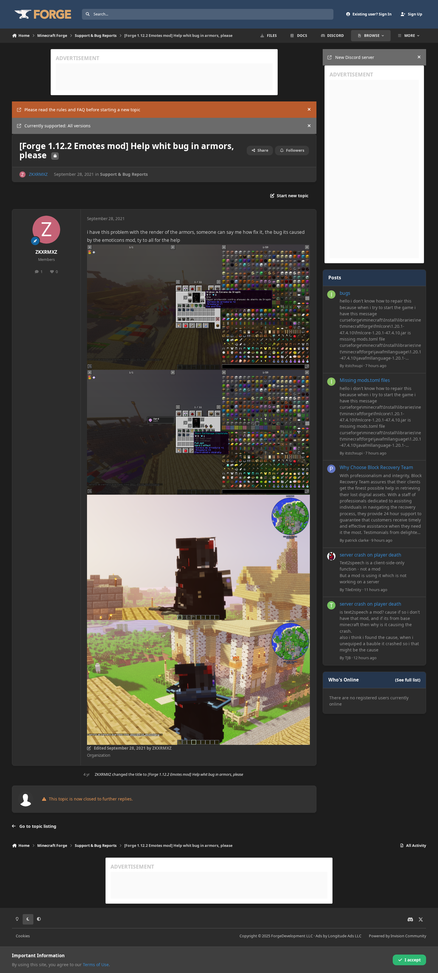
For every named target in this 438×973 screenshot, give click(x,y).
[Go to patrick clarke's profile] (331, 469)
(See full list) (407, 680)
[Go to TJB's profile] (331, 605)
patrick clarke (357, 540)
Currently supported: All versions (57, 126)
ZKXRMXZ (38, 174)
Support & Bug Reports (124, 174)
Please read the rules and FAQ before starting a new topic (82, 109)
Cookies (23, 935)
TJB (348, 657)
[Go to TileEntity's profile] (331, 556)
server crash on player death (370, 555)
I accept (413, 960)
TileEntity (353, 589)
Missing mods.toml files (365, 380)
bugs (345, 293)
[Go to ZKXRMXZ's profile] (22, 174)
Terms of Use (96, 964)
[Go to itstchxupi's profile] (331, 294)
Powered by (397, 935)
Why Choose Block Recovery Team (376, 467)
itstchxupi (354, 365)
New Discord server (354, 57)
